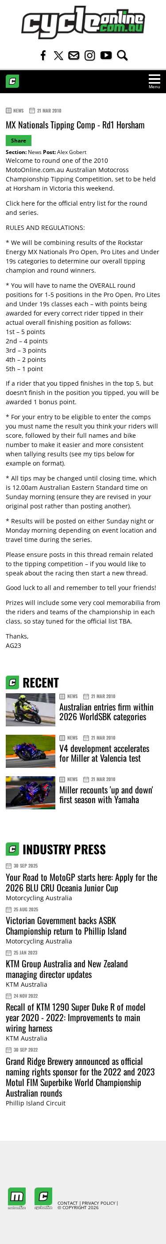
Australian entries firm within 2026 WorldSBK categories (106, 711)
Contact (68, 1203)
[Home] (83, 22)
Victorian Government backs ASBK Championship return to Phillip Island (66, 925)
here (28, 203)
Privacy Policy (99, 1203)
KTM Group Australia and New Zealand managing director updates (67, 969)
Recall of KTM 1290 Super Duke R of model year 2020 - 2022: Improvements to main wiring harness (76, 1017)
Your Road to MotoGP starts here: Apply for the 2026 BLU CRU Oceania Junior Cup (81, 882)
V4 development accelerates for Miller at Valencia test (104, 752)
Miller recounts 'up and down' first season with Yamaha (106, 794)
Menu (154, 86)
